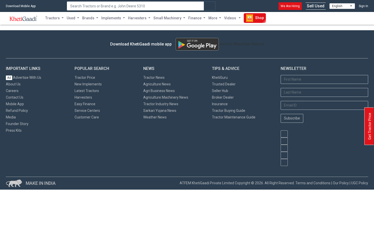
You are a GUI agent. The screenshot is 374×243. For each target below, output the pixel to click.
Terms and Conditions (312, 183)
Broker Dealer (223, 97)
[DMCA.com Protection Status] (306, 168)
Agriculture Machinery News (165, 97)
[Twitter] (284, 155)
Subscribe (292, 118)
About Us (13, 84)
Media (11, 117)
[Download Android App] (197, 44)
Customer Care (87, 117)
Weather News (155, 117)
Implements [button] (111, 18)
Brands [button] (88, 18)
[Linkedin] (284, 162)
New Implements (88, 84)
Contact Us (14, 97)
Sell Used (315, 6)
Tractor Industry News (160, 104)
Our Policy (341, 183)
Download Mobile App (21, 6)
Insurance (220, 104)
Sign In (363, 6)
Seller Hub (220, 91)
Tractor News (154, 77)
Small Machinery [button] (167, 18)
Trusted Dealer (224, 84)
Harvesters (83, 97)
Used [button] (71, 18)
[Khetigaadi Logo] (23, 18)
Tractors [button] (52, 18)
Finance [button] (195, 18)
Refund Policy (17, 111)
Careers (12, 91)
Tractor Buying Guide (228, 111)
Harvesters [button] (137, 18)
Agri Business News (159, 91)
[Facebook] (284, 141)
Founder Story (17, 124)
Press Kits (14, 130)
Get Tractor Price (370, 126)
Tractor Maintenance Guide (233, 117)
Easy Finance (85, 104)
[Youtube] (284, 134)
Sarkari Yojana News (159, 111)
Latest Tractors (87, 91)
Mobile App (15, 104)
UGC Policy (359, 183)
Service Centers (87, 111)
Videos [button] (230, 18)
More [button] (212, 18)
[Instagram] (284, 148)
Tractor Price (85, 77)
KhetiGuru (220, 77)
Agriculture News (157, 84)
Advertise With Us (24, 77)
